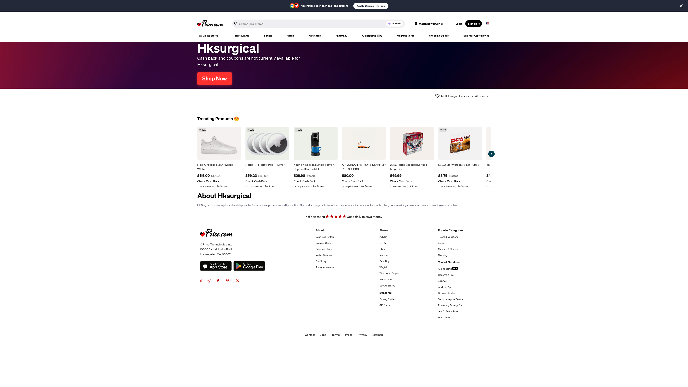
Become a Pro (446, 275)
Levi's (382, 243)
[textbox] (487, 23)
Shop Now (214, 78)
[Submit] (236, 24)
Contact (310, 335)
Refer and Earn (324, 249)
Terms (336, 335)
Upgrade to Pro (405, 36)
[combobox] (318, 23)
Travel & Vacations (448, 237)
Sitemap (377, 335)
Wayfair (383, 267)
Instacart (384, 255)
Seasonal (385, 292)
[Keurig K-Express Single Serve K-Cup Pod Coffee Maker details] (316, 143)
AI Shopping (369, 36)
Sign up (472, 24)
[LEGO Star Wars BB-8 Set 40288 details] (460, 143)
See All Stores (387, 286)
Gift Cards (315, 36)
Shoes (441, 243)
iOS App (442, 281)
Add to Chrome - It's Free (371, 6)
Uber (382, 249)
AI (396, 23)
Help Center (445, 317)
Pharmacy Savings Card (451, 305)
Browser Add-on (447, 293)
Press (348, 335)
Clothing (442, 255)
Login (459, 24)
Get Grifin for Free (448, 311)
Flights (268, 36)
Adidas (383, 237)
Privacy (362, 335)
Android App (445, 287)
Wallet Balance (324, 255)
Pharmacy (341, 36)
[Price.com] (216, 240)
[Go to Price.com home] (210, 23)
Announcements (325, 267)
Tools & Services (449, 262)
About (320, 230)
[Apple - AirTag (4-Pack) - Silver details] (267, 143)
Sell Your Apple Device (476, 36)
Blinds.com (385, 279)
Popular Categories (450, 230)
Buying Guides (387, 299)
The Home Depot (389, 273)
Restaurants (242, 36)
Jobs (323, 335)
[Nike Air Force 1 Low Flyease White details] (219, 143)
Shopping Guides (439, 36)
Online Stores (210, 36)
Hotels (290, 36)
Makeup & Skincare (448, 249)
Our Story (321, 261)
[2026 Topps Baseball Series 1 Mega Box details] (412, 143)
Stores (383, 230)
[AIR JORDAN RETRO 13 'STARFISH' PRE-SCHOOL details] (364, 143)
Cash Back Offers (325, 237)
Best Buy (384, 261)
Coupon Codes (324, 243)
